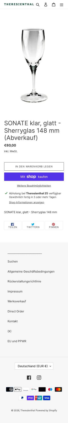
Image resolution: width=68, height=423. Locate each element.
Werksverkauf (17, 301)
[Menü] (62, 4)
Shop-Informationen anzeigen (26, 202)
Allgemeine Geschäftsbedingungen (31, 271)
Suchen (13, 261)
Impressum (15, 291)
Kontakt (13, 321)
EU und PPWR (17, 341)
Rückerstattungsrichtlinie (24, 281)
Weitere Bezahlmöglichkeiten (34, 185)
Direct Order (16, 311)
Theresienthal (27, 410)
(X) (9, 331)
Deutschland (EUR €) (33, 366)
